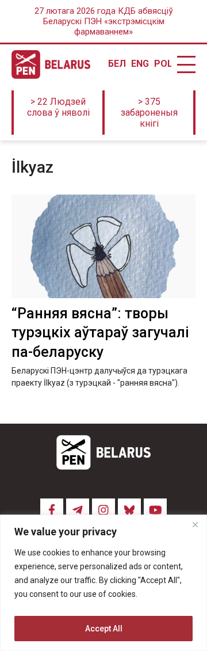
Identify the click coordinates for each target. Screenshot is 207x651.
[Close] (195, 524)
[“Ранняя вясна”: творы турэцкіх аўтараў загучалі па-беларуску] (103, 246)
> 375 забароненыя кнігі (149, 112)
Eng (139, 63)
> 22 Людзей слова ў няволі (58, 107)
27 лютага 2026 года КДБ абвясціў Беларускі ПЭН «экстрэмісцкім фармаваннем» (103, 21)
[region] (103, 583)
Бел (116, 63)
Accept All (103, 628)
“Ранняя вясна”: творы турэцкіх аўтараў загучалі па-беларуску (100, 333)
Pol (162, 63)
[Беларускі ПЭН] (51, 64)
